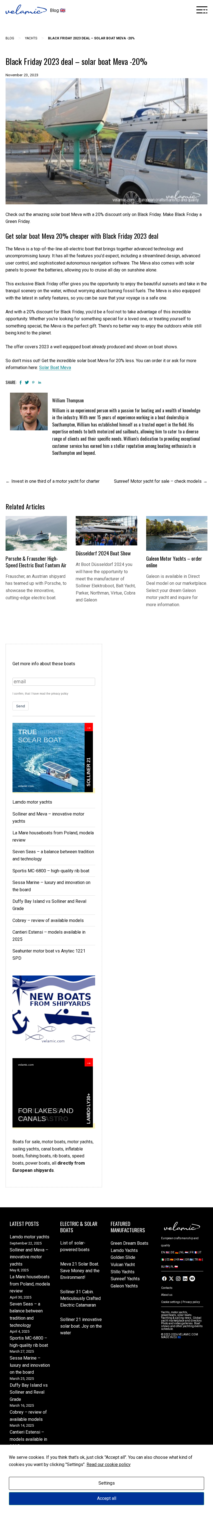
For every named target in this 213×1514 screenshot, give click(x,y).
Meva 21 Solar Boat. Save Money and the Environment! (80, 1270)
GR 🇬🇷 (189, 1259)
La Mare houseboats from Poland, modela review (30, 1284)
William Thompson (68, 400)
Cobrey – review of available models (48, 920)
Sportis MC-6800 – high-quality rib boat (50, 870)
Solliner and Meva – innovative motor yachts (29, 1257)
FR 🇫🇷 (193, 1252)
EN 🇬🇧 (165, 1252)
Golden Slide (123, 1257)
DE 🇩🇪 (174, 1252)
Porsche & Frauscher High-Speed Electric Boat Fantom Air (36, 561)
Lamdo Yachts (124, 1250)
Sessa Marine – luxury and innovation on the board (30, 1365)
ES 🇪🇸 (169, 1259)
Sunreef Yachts (125, 1278)
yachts (31, 38)
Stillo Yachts (123, 1271)
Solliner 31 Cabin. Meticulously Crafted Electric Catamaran (80, 1298)
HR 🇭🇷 (179, 1259)
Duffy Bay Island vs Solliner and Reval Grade (29, 1392)
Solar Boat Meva (55, 367)
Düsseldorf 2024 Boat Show (103, 553)
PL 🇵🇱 (174, 1266)
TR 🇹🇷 (198, 1259)
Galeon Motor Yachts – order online (174, 561)
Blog (10, 38)
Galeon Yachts (124, 1286)
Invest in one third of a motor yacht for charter (55, 481)
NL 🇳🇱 (184, 1252)
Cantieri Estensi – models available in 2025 (28, 1439)
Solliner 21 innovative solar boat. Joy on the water (81, 1326)
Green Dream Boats (129, 1243)
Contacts (167, 1287)
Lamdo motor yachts (32, 802)
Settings (106, 1483)
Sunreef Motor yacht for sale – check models (158, 481)
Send (20, 706)
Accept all (106, 1498)
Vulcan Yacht (123, 1264)
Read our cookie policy (109, 1464)
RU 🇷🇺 (165, 1266)
